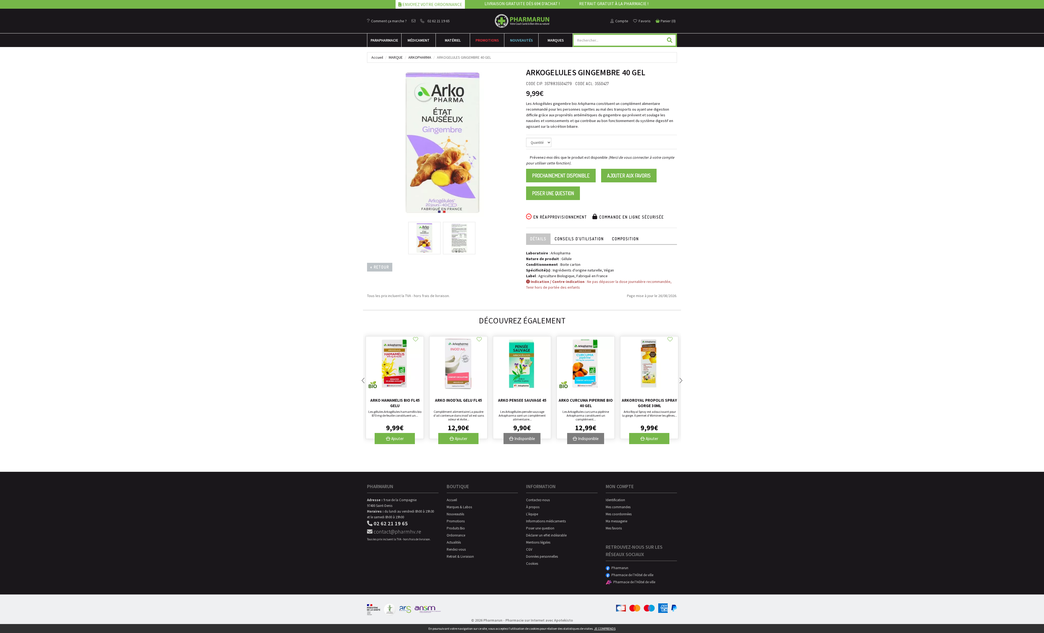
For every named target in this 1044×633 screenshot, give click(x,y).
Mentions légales (538, 542)
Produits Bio (456, 528)
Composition (625, 238)
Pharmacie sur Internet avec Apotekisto (539, 620)
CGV (529, 549)
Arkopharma (419, 57)
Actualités (454, 542)
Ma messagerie (616, 521)
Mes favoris (614, 528)
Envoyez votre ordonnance (432, 4)
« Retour (379, 267)
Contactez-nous (538, 500)
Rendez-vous (456, 549)
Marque (396, 57)
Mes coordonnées (619, 514)
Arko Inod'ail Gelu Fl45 (458, 400)
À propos (532, 507)
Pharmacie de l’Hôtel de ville (631, 575)
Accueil (377, 57)
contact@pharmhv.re (396, 531)
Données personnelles (542, 556)
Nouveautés (521, 40)
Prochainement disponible (561, 176)
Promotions (487, 40)
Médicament (419, 40)
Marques (556, 40)
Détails (538, 238)
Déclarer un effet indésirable (546, 535)
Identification (615, 500)
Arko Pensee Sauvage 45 (522, 400)
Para (384, 40)
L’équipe (532, 514)
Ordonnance (456, 535)
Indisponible (524, 438)
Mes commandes (618, 507)
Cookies (532, 563)
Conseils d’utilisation (579, 238)
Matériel (453, 40)
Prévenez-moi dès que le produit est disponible (568, 157)
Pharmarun (619, 568)
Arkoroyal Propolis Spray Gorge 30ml (649, 403)
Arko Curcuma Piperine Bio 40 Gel (586, 403)
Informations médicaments (546, 521)
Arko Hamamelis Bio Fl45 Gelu (395, 403)
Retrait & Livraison (460, 556)
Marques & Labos (459, 507)
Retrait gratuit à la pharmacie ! (613, 3)
